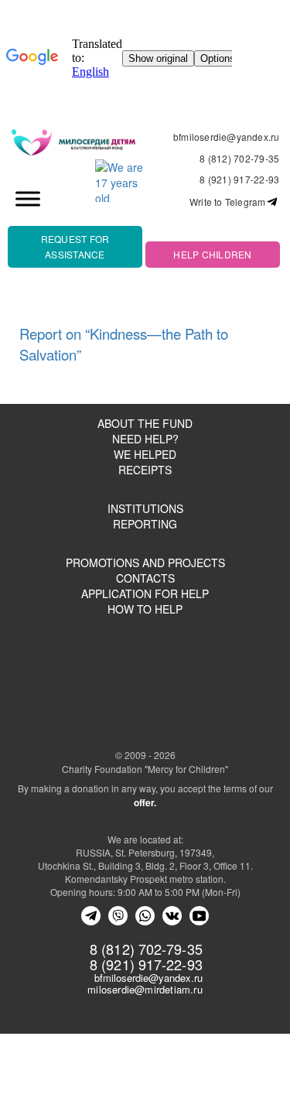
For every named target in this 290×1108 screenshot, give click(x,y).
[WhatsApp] (145, 915)
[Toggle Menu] (27, 198)
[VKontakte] (172, 915)
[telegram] (91, 915)
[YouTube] (199, 915)
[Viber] (118, 915)
